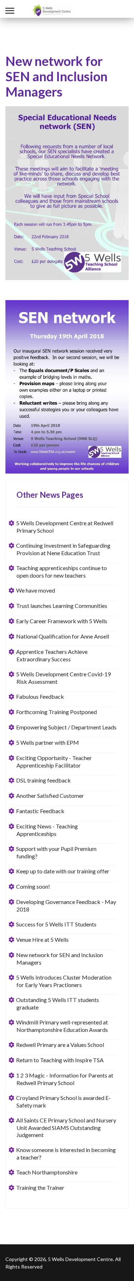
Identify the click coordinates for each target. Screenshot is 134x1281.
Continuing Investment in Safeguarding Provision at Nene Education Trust (63, 549)
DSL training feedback (43, 780)
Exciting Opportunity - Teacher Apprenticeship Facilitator (54, 761)
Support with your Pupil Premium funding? (56, 852)
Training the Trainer (40, 1187)
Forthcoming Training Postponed (56, 711)
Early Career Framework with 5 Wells (61, 621)
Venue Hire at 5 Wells (42, 939)
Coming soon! (33, 886)
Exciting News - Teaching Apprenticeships (47, 830)
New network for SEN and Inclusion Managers (59, 958)
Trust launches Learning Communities (61, 605)
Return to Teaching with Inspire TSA (60, 1060)
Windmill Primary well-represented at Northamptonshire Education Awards (62, 1026)
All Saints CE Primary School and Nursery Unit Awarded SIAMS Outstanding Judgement (66, 1127)
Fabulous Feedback (40, 696)
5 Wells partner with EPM (47, 742)
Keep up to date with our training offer (62, 871)
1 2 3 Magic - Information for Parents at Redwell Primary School (64, 1079)
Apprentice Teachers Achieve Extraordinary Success (52, 655)
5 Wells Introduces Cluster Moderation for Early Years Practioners (63, 981)
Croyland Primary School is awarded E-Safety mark (63, 1101)
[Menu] (9, 10)
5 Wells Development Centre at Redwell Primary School (64, 527)
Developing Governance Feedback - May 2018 (66, 905)
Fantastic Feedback (40, 810)
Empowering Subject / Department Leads (66, 727)
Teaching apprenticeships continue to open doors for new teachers (61, 571)
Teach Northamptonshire (47, 1172)
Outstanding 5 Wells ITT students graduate (57, 1003)
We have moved (35, 590)
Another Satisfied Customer (50, 795)
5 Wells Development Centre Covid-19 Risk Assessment (63, 678)
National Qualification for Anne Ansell (62, 636)
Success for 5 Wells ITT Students (56, 924)
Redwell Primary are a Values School (60, 1044)
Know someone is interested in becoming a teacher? (66, 1153)
